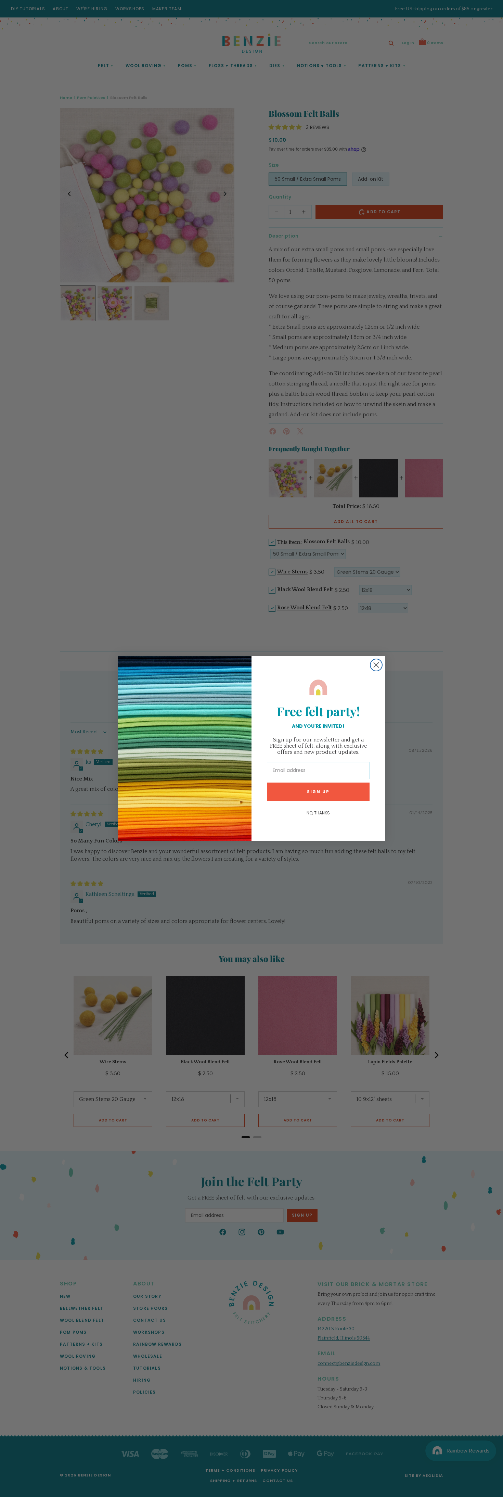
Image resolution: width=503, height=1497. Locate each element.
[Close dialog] (376, 665)
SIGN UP (318, 791)
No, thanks (318, 812)
